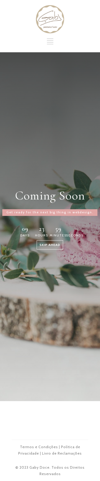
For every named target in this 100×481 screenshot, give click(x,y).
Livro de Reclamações (62, 453)
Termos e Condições (39, 447)
